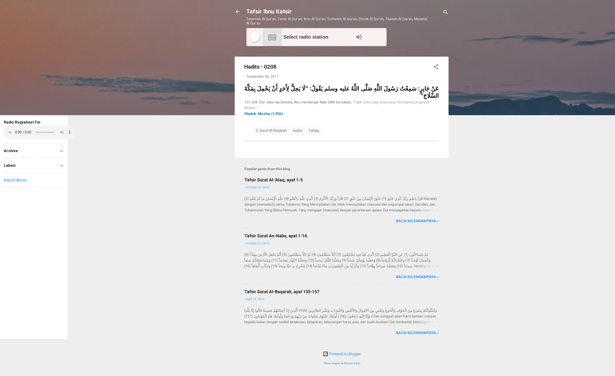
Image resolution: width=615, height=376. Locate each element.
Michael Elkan (352, 363)
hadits (297, 130)
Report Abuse (15, 180)
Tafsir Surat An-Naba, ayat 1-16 (275, 235)
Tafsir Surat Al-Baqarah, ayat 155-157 (281, 291)
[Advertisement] (34, 263)
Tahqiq (314, 130)
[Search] (446, 13)
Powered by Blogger (344, 354)
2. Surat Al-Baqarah (271, 130)
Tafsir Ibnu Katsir (269, 11)
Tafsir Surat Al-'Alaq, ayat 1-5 (273, 179)
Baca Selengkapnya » (417, 221)
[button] (436, 67)
